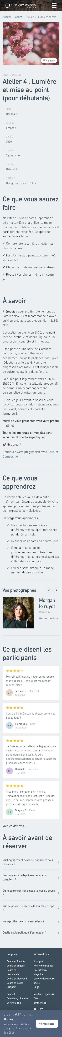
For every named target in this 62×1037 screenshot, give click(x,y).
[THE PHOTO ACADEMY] (21, 5)
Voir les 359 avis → (15, 826)
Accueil (7, 16)
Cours (18, 16)
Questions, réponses (17, 998)
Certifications (14, 1002)
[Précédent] (49, 590)
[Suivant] (56, 590)
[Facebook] (35, 1010)
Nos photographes (43, 965)
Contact (11, 993)
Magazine (38, 974)
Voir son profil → (48, 618)
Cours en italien (15, 982)
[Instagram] (41, 1010)
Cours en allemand (17, 978)
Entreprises (40, 1002)
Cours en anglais (16, 965)
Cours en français (16, 961)
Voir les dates (46, 1023)
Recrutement (41, 969)
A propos (38, 961)
